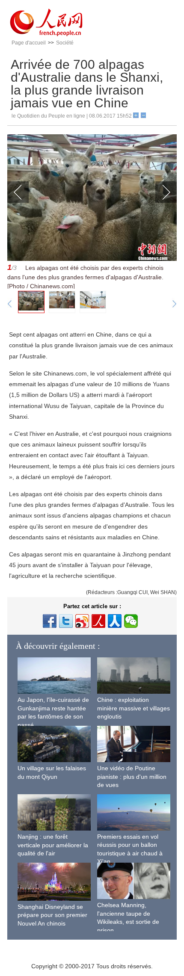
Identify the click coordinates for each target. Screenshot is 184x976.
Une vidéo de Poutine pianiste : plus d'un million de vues (131, 776)
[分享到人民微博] (98, 621)
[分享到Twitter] (66, 621)
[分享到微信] (131, 621)
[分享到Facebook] (49, 621)
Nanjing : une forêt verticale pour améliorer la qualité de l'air (53, 845)
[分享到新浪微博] (82, 621)
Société (65, 43)
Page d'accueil (29, 43)
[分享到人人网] (115, 621)
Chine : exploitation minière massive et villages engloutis (133, 708)
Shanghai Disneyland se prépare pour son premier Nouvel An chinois (52, 915)
